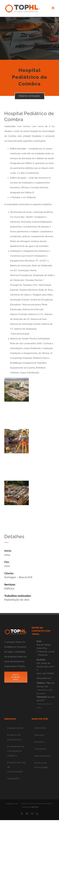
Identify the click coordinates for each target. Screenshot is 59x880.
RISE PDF (35, 807)
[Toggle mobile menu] (53, 7)
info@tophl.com (44, 678)
